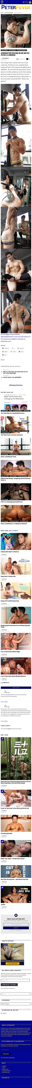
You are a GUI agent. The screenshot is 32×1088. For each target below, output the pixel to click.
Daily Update (12, 431)
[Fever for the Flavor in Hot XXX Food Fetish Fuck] (16, 798)
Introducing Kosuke (6, 833)
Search (29, 994)
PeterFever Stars (24, 521)
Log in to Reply (4, 701)
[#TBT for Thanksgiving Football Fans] (16, 491)
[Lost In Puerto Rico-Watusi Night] (16, 641)
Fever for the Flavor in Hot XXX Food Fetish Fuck (15, 808)
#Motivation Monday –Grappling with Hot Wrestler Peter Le (16, 479)
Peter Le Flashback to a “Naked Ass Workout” (14, 524)
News (10, 410)
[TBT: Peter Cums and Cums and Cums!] (16, 424)
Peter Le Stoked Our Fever (8, 457)
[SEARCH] (26, 2)
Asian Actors (5, 410)
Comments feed (6, 1070)
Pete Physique (25, 431)
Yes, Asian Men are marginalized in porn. (13, 413)
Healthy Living (5, 476)
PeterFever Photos (22, 476)
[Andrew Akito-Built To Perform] (16, 541)
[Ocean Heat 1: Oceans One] (16, 566)
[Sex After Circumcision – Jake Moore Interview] (16, 871)
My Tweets (3, 1013)
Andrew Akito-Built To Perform (10, 552)
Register (4, 1066)
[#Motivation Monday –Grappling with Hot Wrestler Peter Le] (16, 468)
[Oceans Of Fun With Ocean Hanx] (16, 590)
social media (27, 410)
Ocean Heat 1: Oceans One (8, 576)
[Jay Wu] (16, 894)
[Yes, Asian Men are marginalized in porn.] (16, 403)
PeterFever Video (6, 432)
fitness (18, 431)
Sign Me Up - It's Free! (9, 984)
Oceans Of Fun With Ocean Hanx (10, 601)
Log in (3, 1067)
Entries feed (5, 1069)
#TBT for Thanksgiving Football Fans (11, 502)
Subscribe (6, 1054)
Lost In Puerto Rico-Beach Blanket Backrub (13, 676)
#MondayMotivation (8, 366)
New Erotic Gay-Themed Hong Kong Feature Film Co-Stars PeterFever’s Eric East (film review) (16, 782)
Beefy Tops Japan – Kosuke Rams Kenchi (12, 859)
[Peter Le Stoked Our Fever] (16, 446)
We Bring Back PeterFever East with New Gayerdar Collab (15, 626)
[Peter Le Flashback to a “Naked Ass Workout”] (16, 513)
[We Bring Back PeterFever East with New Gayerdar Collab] (16, 615)
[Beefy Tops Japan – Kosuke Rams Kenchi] (16, 848)
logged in (9, 728)
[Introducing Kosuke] (16, 823)
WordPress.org (6, 1072)
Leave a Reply (16, 687)
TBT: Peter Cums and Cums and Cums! (12, 435)
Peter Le (18, 366)
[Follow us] (23, 2)
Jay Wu (3, 905)
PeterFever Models (17, 410)
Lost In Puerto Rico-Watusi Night (10, 652)
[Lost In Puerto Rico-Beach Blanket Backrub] (16, 665)
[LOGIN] (30, 2)
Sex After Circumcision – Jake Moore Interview (14, 879)
